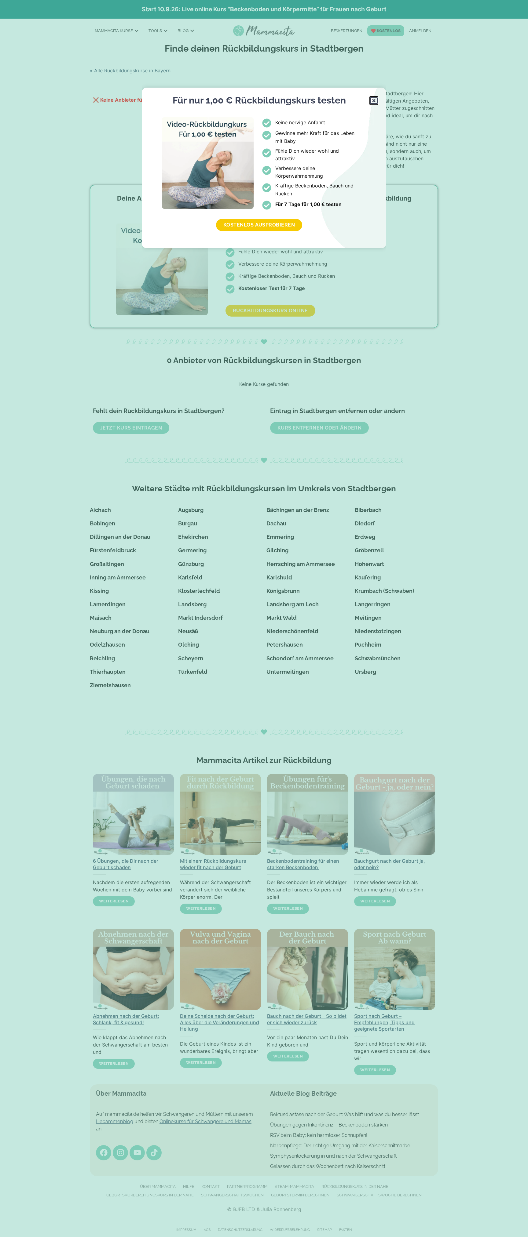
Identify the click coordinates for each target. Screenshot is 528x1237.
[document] (264, 618)
